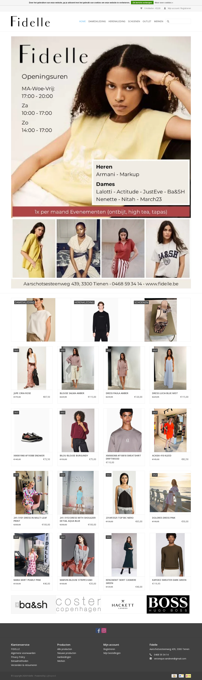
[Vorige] (17, 604)
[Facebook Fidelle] (98, 630)
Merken (158, 21)
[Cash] (173, 675)
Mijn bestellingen (112, 653)
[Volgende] (185, 604)
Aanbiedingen (64, 656)
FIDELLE (15, 649)
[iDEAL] (187, 675)
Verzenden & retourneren (24, 665)
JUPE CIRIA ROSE (22, 393)
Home (82, 21)
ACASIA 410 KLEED (161, 455)
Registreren (109, 649)
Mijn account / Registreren (179, 8)
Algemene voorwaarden (23, 653)
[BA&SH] (33, 604)
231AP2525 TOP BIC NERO (120, 517)
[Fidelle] (34, 21)
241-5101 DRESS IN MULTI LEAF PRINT (30, 519)
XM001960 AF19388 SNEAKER (29, 455)
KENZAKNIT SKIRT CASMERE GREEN (121, 581)
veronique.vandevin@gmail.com (170, 658)
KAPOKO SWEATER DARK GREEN (169, 579)
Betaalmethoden (19, 660)
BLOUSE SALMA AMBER (72, 393)
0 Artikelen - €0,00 (152, 8)
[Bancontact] (180, 675)
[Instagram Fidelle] (103, 630)
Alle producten (64, 649)
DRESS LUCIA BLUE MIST (165, 393)
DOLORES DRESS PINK (163, 517)
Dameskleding (97, 21)
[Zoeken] (168, 21)
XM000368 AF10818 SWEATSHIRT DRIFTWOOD (123, 457)
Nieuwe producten (66, 653)
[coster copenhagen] (78, 604)
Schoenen (134, 21)
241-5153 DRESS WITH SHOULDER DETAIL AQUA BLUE (78, 519)
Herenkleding (116, 21)
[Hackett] (123, 604)
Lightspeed (51, 675)
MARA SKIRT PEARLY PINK (27, 579)
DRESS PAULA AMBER (117, 393)
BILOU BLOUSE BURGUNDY (74, 455)
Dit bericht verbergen (142, 3)
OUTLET (147, 21)
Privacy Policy (18, 656)
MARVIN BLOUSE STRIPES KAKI (76, 579)
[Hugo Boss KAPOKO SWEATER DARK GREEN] (170, 555)
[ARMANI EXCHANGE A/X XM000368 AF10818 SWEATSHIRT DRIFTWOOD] (124, 430)
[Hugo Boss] (168, 604)
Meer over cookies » (164, 3)
